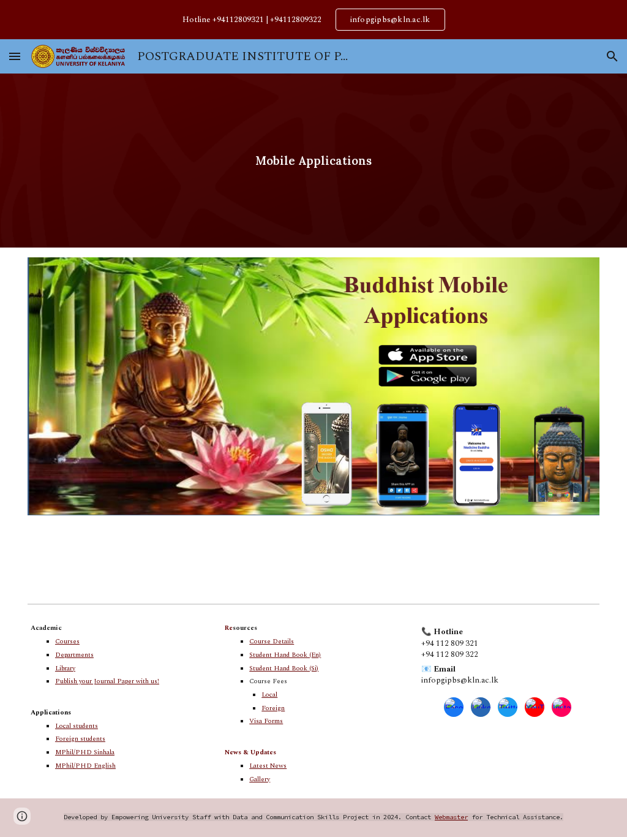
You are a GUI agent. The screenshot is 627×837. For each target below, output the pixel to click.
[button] (14, 56)
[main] (314, 160)
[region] (313, 19)
